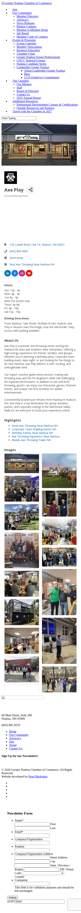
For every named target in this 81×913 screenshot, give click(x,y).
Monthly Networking (29, 46)
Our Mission (24, 84)
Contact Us (23, 94)
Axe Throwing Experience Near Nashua (36, 436)
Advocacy (23, 19)
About (13, 745)
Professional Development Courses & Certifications (47, 104)
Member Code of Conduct (32, 36)
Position (19, 846)
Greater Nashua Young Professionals (38, 57)
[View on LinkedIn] (7, 275)
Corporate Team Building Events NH (34, 429)
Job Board (23, 33)
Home (12, 731)
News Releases (26, 23)
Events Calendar (26, 43)
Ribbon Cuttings (26, 26)
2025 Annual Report (29, 97)
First (53, 824)
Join (14, 9)
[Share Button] (30, 189)
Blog (27, 74)
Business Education (28, 50)
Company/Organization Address (34, 853)
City (52, 861)
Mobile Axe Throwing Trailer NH (31, 440)
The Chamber (20, 80)
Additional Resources (25, 101)
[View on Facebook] (14, 275)
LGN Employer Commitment (41, 77)
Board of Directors (28, 91)
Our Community (22, 13)
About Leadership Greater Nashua (44, 70)
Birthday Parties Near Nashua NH (32, 433)
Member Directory (28, 16)
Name (19, 820)
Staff (19, 87)
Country (19, 876)
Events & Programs (24, 40)
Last (52, 828)
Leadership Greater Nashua (33, 67)
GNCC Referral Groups (31, 60)
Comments (21, 880)
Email (19, 831)
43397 (11, 901)
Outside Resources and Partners (35, 108)
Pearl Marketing (37, 776)
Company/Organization (29, 839)
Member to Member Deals (32, 30)
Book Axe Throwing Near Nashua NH (35, 425)
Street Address (58, 857)
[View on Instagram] (22, 275)
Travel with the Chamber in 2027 (32, 111)
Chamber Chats (26, 53)
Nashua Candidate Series (31, 63)
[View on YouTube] (29, 275)
